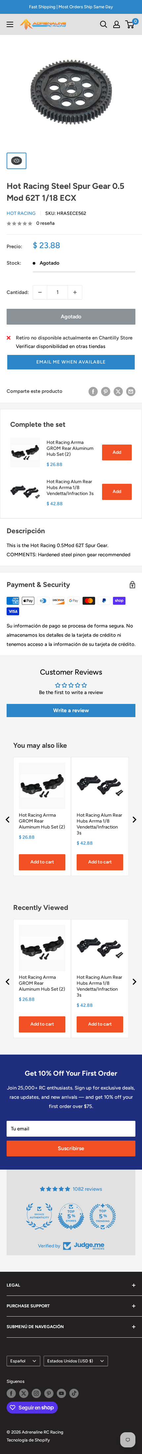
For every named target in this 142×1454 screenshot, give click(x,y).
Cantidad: (18, 292)
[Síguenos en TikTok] (74, 1393)
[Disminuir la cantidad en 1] (40, 292)
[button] (71, 362)
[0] (130, 24)
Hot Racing (21, 213)
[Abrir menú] (10, 24)
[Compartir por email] (130, 391)
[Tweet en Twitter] (118, 391)
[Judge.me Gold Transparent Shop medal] (65, 1216)
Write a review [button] (71, 710)
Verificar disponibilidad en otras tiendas (60, 346)
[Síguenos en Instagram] (36, 1393)
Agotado (71, 316)
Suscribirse (71, 1148)
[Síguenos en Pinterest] (48, 1393)
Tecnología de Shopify (28, 1440)
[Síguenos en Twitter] (23, 1393)
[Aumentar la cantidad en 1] (75, 292)
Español (17, 1360)
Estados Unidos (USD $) (70, 1360)
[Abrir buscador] (103, 24)
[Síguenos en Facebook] (11, 1393)
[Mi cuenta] (116, 24)
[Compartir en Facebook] (93, 391)
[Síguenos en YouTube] (61, 1393)
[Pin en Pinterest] (105, 391)
